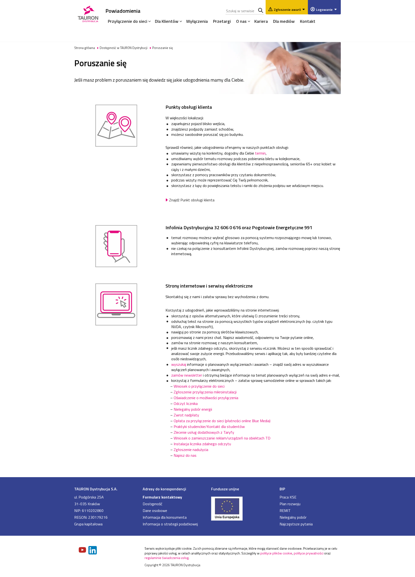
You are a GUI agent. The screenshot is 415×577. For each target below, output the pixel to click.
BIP (282, 489)
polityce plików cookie (276, 553)
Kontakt (307, 21)
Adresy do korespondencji (164, 489)
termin (260, 153)
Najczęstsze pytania (296, 524)
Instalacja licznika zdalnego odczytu (202, 444)
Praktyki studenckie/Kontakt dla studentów (209, 426)
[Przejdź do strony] (241, 508)
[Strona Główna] (88, 13)
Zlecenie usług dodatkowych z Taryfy (204, 432)
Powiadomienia (122, 11)
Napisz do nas (185, 455)
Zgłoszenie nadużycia (191, 449)
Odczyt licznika (186, 403)
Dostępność (152, 504)
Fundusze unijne (225, 489)
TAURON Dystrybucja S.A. (95, 489)
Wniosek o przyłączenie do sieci (199, 386)
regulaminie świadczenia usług (167, 557)
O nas (241, 21)
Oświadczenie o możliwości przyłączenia (206, 398)
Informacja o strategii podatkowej (170, 524)
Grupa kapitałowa (88, 524)
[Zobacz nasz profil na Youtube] (83, 550)
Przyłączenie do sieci (127, 21)
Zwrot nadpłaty (186, 415)
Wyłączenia (197, 21)
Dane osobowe (155, 510)
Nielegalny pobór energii (193, 409)
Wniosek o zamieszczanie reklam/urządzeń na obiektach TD (222, 438)
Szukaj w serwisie (261, 10)
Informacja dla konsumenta (165, 517)
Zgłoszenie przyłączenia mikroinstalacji (205, 392)
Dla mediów (284, 21)
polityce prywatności (308, 553)
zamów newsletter (186, 375)
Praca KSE (288, 497)
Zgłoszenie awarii (287, 9)
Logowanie (324, 9)
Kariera (261, 21)
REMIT (285, 510)
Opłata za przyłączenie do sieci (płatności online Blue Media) (222, 421)
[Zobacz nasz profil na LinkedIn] (93, 550)
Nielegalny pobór (293, 517)
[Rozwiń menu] (148, 21)
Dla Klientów (166, 21)
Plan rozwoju (290, 504)
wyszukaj (178, 364)
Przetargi (222, 21)
